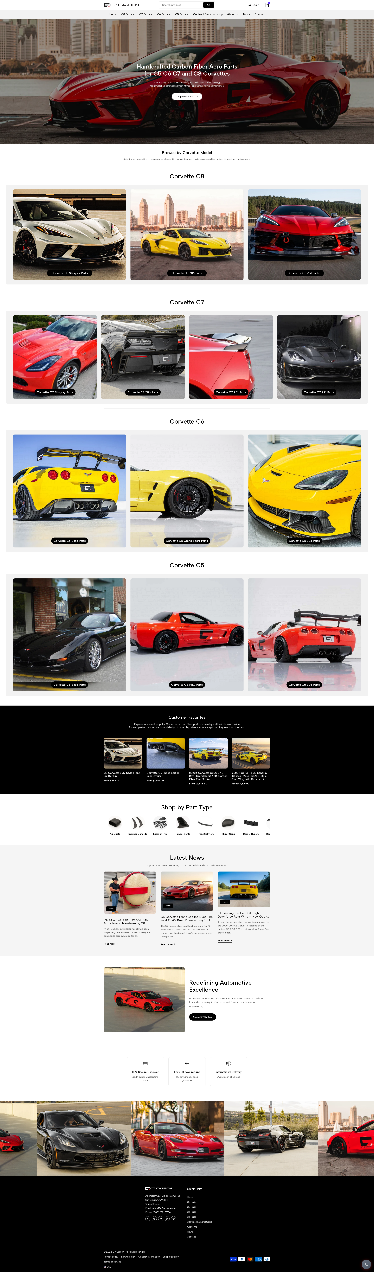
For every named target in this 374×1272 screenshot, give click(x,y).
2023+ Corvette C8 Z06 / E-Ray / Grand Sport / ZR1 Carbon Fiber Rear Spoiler (208, 776)
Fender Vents (183, 834)
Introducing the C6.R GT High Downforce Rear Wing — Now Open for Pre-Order (242, 916)
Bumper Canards (137, 834)
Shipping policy (171, 1256)
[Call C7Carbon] (366, 1264)
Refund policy (128, 1256)
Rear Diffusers (251, 834)
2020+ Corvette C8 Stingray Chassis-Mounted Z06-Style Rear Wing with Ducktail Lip (249, 776)
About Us (192, 1226)
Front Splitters (206, 834)
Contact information (149, 1256)
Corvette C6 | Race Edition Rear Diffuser (163, 774)
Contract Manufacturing (199, 1221)
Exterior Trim (160, 834)
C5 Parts (191, 1216)
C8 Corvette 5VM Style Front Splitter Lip (122, 774)
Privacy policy (111, 1256)
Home (190, 1197)
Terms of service (112, 1261)
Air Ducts (115, 834)
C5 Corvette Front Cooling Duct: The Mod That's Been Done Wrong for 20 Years (187, 920)
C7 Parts (191, 1207)
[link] (96, 1138)
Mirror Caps (228, 834)
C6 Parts (191, 1211)
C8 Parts (191, 1202)
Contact (191, 1236)
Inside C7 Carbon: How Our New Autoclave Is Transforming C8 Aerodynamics (126, 923)
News (190, 1231)
